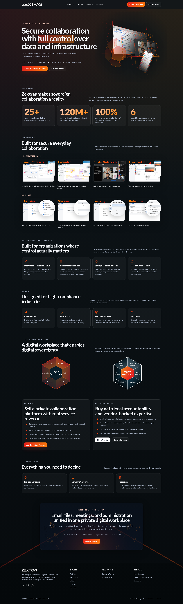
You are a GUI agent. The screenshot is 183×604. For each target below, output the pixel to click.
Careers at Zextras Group (143, 577)
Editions (73, 581)
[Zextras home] (32, 4)
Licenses (158, 599)
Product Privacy (148, 599)
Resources (89, 4)
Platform (70, 4)
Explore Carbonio (57, 69)
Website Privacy (135, 599)
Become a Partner (136, 4)
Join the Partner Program (35, 445)
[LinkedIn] (23, 585)
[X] (33, 585)
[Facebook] (28, 585)
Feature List (74, 577)
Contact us (137, 581)
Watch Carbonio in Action (36, 69)
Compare (80, 4)
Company (99, 4)
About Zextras (139, 574)
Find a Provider (153, 4)
